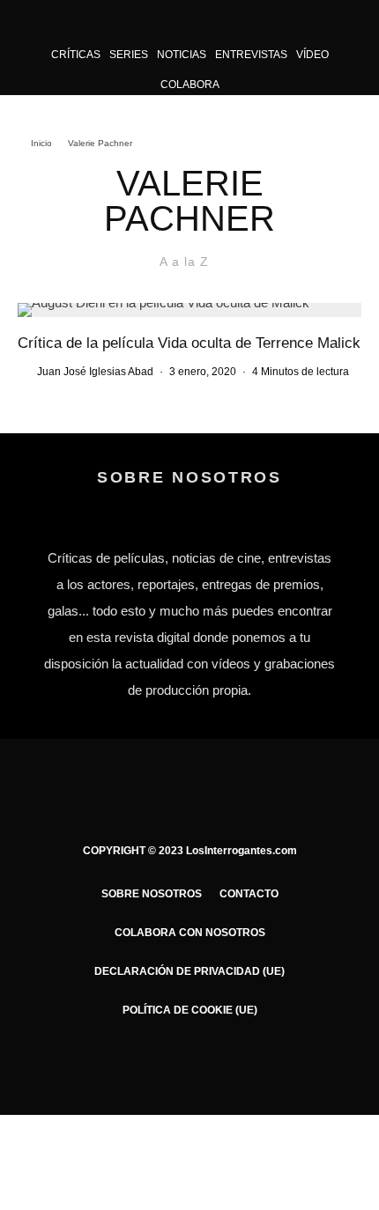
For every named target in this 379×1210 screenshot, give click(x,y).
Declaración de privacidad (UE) (189, 971)
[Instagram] (190, 1061)
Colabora (189, 84)
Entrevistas (251, 54)
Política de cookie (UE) (190, 1010)
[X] (155, 1061)
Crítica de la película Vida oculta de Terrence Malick (189, 343)
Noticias (181, 54)
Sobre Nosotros (151, 894)
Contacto (249, 894)
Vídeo (312, 54)
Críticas (75, 54)
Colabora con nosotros (190, 932)
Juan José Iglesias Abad (95, 371)
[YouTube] (224, 1061)
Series (128, 54)
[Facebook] (121, 1061)
